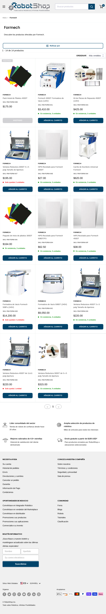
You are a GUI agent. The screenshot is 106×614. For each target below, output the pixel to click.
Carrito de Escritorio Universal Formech (85, 168)
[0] (101, 6)
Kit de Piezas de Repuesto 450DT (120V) (87, 99)
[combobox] (71, 7)
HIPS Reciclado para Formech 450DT (85, 237)
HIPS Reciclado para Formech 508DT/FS (50, 237)
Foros (60, 505)
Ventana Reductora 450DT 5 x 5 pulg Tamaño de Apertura (86, 305)
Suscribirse (20, 564)
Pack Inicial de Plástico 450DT (15, 98)
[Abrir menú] (4, 7)
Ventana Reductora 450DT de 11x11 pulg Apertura (17, 374)
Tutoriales (62, 517)
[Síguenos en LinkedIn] (34, 594)
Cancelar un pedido (11, 480)
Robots (61, 513)
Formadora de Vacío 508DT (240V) (52, 304)
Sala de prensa (64, 476)
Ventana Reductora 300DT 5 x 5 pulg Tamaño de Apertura (16, 168)
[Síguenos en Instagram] (14, 594)
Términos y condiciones (68, 468)
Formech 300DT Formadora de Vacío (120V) (51, 99)
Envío (5, 472)
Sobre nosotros (64, 464)
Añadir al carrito (53, 120)
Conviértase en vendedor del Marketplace (20, 509)
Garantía (6, 484)
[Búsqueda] (91, 6)
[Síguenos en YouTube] (24, 594)
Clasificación (63, 521)
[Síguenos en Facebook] (4, 594)
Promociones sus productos (14, 517)
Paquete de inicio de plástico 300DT (17, 236)
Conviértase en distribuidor (14, 513)
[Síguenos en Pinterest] (19, 594)
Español (34, 583)
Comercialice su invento (13, 525)
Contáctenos (8, 492)
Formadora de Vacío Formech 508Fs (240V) (15, 305)
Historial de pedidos (11, 468)
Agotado (17, 120)
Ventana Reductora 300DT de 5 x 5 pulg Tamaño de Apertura (52, 374)
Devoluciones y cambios (13, 476)
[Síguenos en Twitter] (9, 594)
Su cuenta (7, 464)
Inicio (5, 18)
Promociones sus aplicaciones (15, 521)
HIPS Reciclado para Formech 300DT (50, 168)
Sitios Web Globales (10, 583)
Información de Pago (11, 488)
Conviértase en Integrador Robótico (17, 505)
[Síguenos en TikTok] (29, 594)
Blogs (60, 509)
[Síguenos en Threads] (39, 594)
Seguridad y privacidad (67, 472)
